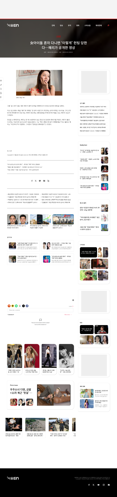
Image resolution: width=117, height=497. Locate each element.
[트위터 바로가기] (93, 485)
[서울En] (13, 25)
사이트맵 (104, 477)
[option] (53, 395)
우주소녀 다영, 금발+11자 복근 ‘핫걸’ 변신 (21, 393)
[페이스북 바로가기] (89, 485)
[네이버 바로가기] (109, 485)
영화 (77, 25)
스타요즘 (87, 25)
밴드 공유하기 (48, 181)
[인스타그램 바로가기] (104, 485)
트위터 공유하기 (36, 181)
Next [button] (69, 395)
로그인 (108, 477)
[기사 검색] (107, 25)
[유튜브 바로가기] (98, 485)
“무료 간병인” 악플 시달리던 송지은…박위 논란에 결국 (23, 170)
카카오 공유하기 (40, 181)
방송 (61, 25)
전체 (53, 25)
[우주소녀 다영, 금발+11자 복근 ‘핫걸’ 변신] (53, 395)
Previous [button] (39, 395)
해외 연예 (82, 386)
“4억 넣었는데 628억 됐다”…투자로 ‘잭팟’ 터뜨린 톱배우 (23, 164)
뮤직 (69, 25)
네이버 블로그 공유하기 (44, 181)
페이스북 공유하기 (32, 181)
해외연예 (99, 25)
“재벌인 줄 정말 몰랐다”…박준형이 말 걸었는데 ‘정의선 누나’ (24, 167)
